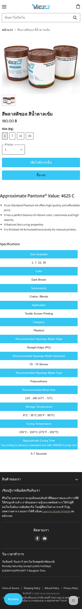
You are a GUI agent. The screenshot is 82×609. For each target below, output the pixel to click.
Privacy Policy (70, 588)
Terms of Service (10, 588)
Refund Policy (52, 588)
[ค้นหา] (75, 17)
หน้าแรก (7, 30)
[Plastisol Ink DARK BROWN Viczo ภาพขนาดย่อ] (9, 100)
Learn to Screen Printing (56, 511)
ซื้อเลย (41, 175)
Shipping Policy (32, 588)
